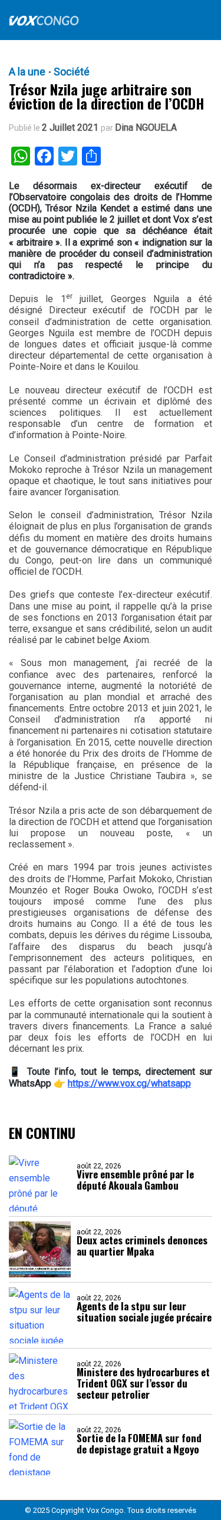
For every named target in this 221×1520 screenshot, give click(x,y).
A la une (27, 72)
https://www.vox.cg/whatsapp (129, 1083)
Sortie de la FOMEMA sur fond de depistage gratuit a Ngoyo (139, 1443)
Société (72, 72)
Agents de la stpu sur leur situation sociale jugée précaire (144, 1311)
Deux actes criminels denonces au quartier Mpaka (142, 1245)
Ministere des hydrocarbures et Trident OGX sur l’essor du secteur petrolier (143, 1383)
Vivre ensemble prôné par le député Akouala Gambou (135, 1179)
